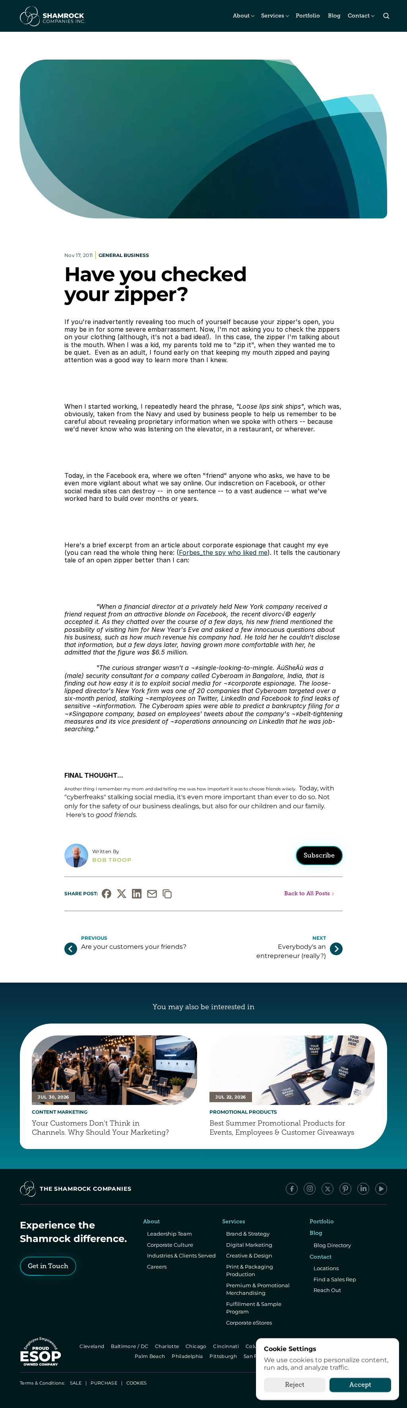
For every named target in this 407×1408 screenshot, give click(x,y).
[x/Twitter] (327, 1189)
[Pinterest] (345, 1189)
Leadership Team (169, 1233)
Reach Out (327, 1290)
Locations (326, 1268)
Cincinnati (227, 1346)
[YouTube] (381, 1189)
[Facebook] (292, 1189)
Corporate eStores (249, 1322)
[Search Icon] (386, 16)
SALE (75, 1383)
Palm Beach (150, 1356)
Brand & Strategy (247, 1233)
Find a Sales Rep (335, 1279)
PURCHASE (104, 1383)
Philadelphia (188, 1356)
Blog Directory (332, 1245)
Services (272, 15)
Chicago (196, 1346)
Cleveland (92, 1346)
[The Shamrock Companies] (52, 16)
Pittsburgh (224, 1356)
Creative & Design (249, 1255)
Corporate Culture (170, 1245)
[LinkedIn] (363, 1189)
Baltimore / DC (130, 1346)
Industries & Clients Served (181, 1255)
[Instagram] (310, 1189)
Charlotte (167, 1346)
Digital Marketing (249, 1245)
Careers (157, 1266)
